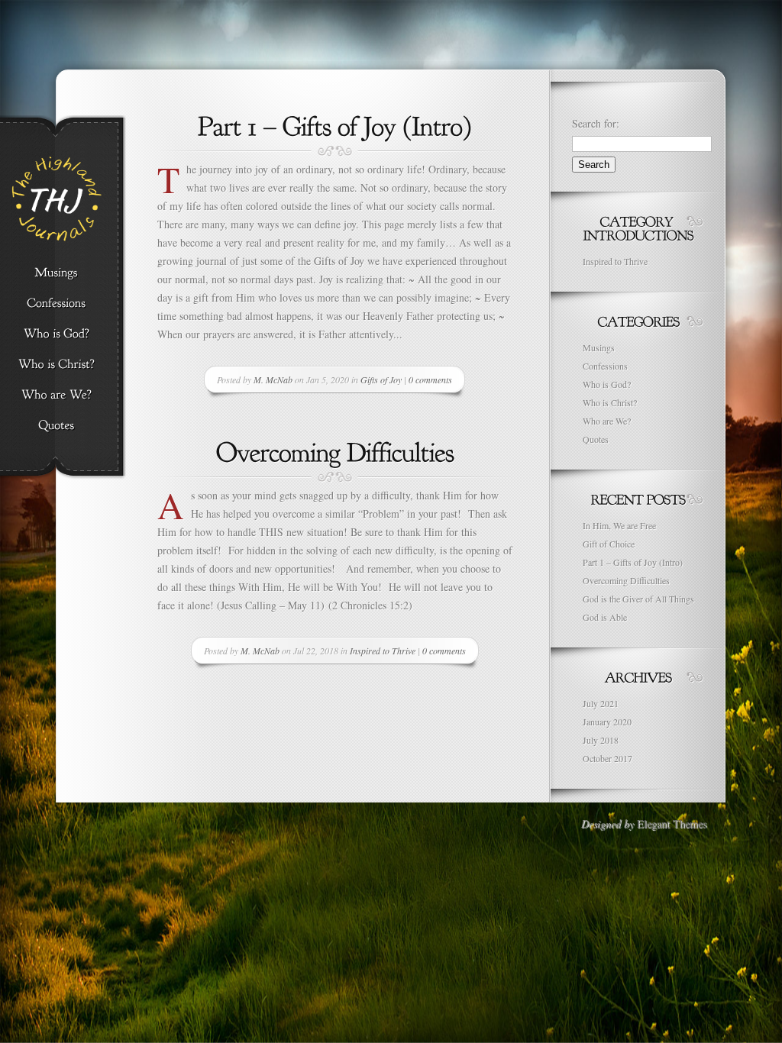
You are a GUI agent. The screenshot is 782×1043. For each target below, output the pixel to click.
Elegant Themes (671, 823)
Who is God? (607, 384)
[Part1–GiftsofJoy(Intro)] (335, 124)
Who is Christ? (610, 402)
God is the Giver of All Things (638, 599)
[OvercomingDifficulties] (335, 450)
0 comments (430, 379)
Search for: (595, 123)
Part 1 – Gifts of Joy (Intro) (633, 562)
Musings (599, 347)
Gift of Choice (609, 544)
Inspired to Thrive (382, 650)
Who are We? (607, 421)
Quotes (596, 439)
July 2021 (601, 703)
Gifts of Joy (381, 379)
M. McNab (273, 379)
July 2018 (601, 740)
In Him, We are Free (619, 525)
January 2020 (607, 721)
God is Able (605, 617)
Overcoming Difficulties (626, 580)
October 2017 (607, 758)
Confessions (605, 366)
